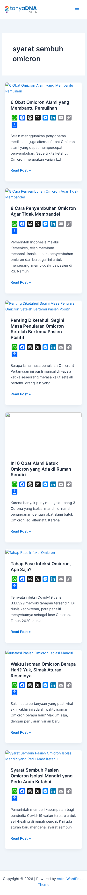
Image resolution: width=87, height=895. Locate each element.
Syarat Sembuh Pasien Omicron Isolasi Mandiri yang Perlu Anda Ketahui (41, 775)
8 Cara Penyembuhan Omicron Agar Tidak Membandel (43, 211)
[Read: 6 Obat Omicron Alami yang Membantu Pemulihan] (43, 88)
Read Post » (21, 170)
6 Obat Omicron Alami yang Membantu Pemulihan (40, 105)
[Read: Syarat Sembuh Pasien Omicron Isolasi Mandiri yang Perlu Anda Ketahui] (43, 756)
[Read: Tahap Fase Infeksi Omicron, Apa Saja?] (30, 552)
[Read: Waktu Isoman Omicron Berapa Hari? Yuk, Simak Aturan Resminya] (39, 653)
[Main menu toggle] (77, 10)
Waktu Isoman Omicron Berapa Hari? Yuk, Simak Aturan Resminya (43, 669)
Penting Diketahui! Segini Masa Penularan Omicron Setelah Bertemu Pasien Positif (37, 328)
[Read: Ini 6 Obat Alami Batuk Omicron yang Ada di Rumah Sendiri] (43, 433)
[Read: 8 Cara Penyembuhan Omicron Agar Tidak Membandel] (43, 194)
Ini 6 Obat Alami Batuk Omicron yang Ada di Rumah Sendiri (41, 468)
